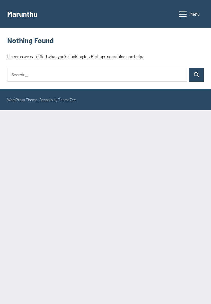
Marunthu (22, 14)
